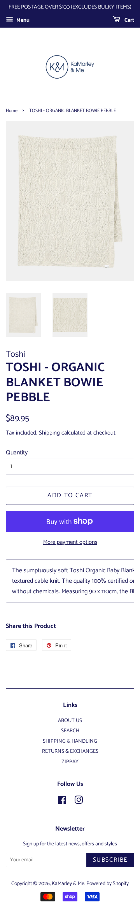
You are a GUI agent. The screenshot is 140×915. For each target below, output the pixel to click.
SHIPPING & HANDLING (70, 741)
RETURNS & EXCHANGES (70, 751)
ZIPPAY (70, 761)
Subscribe (110, 860)
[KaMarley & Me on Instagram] (78, 802)
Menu (22, 20)
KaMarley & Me (68, 883)
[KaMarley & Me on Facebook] (62, 802)
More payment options (70, 542)
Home (12, 110)
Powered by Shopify (107, 883)
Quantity (17, 452)
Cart (128, 20)
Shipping (49, 433)
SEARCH (70, 730)
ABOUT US (70, 720)
